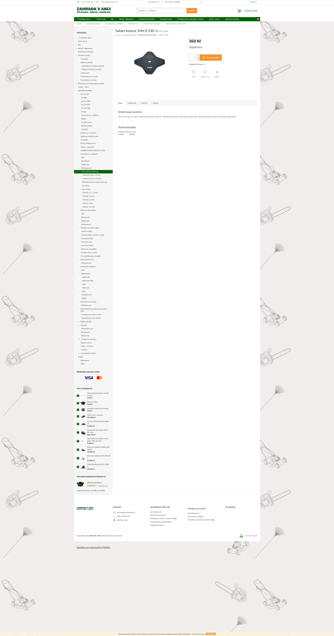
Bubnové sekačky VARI (89, 136)
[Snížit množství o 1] (198, 59)
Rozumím (210, 634)
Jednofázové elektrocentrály (92, 66)
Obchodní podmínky (173, 2)
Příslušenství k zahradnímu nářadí (91, 83)
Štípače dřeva (86, 343)
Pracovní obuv (86, 242)
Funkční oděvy (87, 231)
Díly (79, 45)
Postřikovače (86, 122)
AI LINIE (84, 97)
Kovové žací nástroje (90, 171)
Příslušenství (86, 168)
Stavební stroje (84, 55)
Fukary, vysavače (87, 147)
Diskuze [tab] (144, 103)
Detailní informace (196, 64)
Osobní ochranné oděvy (90, 228)
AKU (82, 157)
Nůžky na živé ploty (88, 210)
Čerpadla (84, 59)
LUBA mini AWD (87, 280)
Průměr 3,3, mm (89, 207)
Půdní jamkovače (87, 259)
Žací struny (86, 189)
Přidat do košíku (212, 57)
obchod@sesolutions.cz (126, 512)
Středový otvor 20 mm (91, 175)
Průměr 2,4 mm (88, 196)
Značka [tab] (155, 103)
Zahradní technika (85, 90)
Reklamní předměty (85, 52)
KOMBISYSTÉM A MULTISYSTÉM (93, 150)
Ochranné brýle (87, 238)
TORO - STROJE (87, 346)
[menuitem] (84, 19)
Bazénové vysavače (88, 133)
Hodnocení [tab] (132, 103)
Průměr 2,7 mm (88, 200)
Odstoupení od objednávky (161, 522)
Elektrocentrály (87, 62)
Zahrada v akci (122, 520)
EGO (83, 270)
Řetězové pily (86, 126)
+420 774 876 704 (123, 516)
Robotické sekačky (88, 266)
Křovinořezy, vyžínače (90, 115)
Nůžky (83, 119)
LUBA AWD (86, 277)
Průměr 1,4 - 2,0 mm (90, 192)
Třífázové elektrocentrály (91, 69)
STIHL (83, 291)
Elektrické (85, 164)
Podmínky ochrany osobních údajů (163, 518)
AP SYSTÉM (85, 104)
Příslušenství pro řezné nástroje (94, 182)
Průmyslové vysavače (89, 76)
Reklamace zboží (157, 525)
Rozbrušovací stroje (88, 80)
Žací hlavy (86, 185)
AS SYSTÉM (85, 108)
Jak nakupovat (154, 2)
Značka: (163, 35)
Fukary (83, 111)
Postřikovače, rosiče (89, 252)
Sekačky (84, 129)
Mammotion (85, 273)
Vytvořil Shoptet (251, 536)
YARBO (84, 298)
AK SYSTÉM (85, 101)
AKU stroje (85, 94)
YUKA (84, 284)
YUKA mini (86, 288)
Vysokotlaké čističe (88, 353)
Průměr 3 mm (88, 203)
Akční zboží (82, 41)
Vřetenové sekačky (88, 339)
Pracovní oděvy (87, 245)
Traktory (84, 350)
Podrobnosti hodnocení (147, 35)
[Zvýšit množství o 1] (198, 56)
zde (203, 634)
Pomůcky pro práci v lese (91, 314)
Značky (81, 357)
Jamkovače (85, 73)
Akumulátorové (87, 328)
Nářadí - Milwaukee (85, 48)
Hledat (192, 10)
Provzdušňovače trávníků (91, 256)
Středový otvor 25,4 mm (92, 178)
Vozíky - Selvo (83, 87)
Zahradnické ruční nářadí (90, 318)
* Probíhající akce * (85, 38)
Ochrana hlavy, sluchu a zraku (92, 235)
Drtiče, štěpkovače (88, 143)
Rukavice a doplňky (88, 249)
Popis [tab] (120, 103)
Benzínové (85, 161)
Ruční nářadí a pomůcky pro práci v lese (94, 310)
